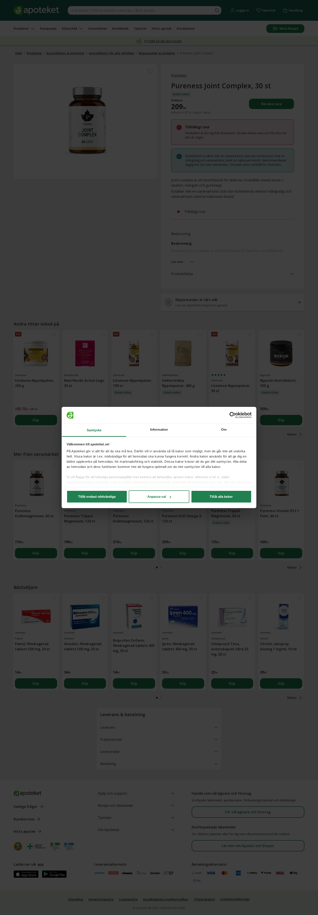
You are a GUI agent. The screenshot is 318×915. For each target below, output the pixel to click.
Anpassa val (156, 496)
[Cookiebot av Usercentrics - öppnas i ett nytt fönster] (233, 415)
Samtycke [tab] (94, 430)
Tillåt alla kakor (221, 496)
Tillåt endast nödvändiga (97, 496)
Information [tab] (159, 429)
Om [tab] (223, 429)
